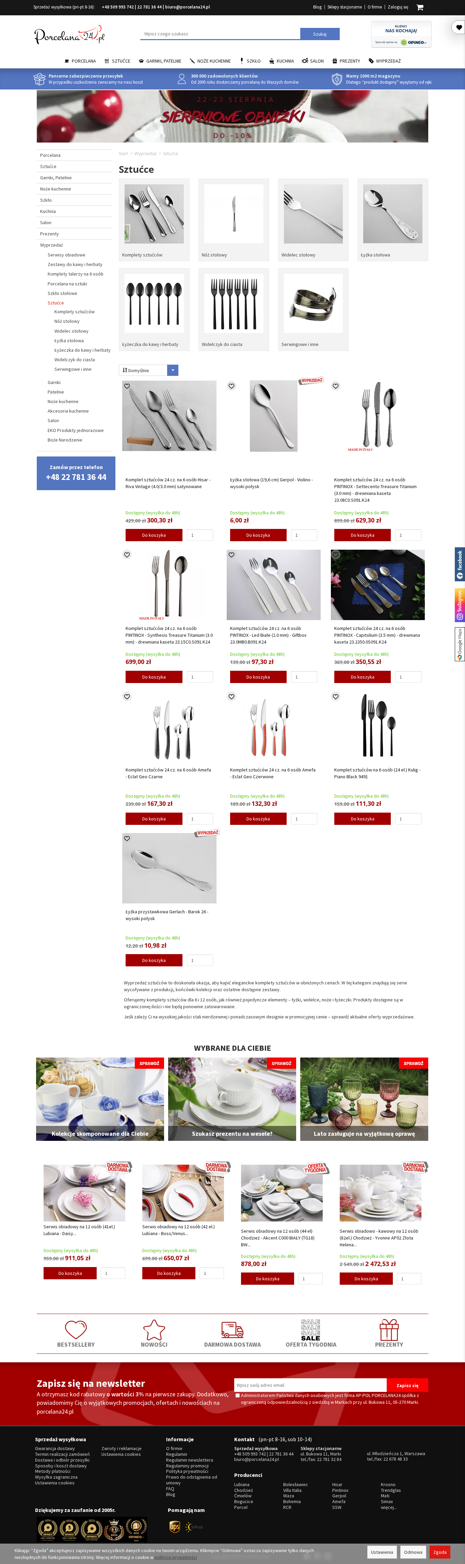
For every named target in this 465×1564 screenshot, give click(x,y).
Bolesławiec (295, 1484)
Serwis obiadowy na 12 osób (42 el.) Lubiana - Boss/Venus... (178, 1230)
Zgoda (440, 1552)
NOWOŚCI (154, 1344)
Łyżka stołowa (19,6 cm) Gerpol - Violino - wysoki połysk (271, 483)
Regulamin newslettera (189, 1460)
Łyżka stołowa (375, 255)
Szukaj (319, 34)
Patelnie (56, 392)
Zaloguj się (398, 7)
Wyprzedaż (388, 61)
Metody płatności (52, 1471)
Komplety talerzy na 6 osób (75, 274)
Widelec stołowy (299, 255)
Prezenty (350, 61)
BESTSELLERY (76, 1344)
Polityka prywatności (187, 1471)
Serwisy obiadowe (66, 255)
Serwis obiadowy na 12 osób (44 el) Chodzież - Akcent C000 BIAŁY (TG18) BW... (278, 1238)
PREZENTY (389, 1344)
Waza (288, 1496)
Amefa (339, 1501)
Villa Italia (292, 1490)
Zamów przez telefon (76, 473)
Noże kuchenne (214, 61)
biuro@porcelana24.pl (187, 7)
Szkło (254, 61)
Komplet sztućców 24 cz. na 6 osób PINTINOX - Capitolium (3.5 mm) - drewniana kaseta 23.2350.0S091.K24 (377, 635)
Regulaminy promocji (187, 1466)
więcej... (389, 1507)
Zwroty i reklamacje (121, 1448)
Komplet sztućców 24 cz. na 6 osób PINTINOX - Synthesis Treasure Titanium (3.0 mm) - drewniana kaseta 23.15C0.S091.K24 (169, 635)
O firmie (375, 7)
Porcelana (84, 61)
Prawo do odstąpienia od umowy (191, 1480)
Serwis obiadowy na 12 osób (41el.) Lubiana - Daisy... (79, 1230)
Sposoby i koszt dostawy (61, 1466)
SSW (336, 1507)
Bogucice (243, 1501)
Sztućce (121, 61)
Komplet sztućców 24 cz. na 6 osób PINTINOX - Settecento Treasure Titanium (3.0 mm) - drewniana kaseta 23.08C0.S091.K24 (375, 490)
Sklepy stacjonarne (344, 7)
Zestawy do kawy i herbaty (75, 264)
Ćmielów (243, 1496)
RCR (287, 1507)
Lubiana (242, 1484)
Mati (385, 1496)
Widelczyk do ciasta (222, 344)
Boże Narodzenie (65, 440)
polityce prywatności (176, 1557)
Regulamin (176, 1454)
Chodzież (243, 1490)
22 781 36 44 (149, 7)
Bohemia (292, 1501)
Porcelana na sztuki (67, 284)
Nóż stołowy (214, 255)
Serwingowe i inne (300, 344)
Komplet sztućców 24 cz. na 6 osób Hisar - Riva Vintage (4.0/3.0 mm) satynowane (168, 483)
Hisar (337, 1484)
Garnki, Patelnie (163, 61)
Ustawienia (382, 1552)
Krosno (388, 1484)
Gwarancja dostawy (55, 1448)
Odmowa (413, 1552)
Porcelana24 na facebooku (460, 564)
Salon (317, 61)
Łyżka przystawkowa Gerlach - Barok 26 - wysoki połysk (167, 915)
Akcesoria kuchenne (68, 411)
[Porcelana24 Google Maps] (460, 644)
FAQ (170, 1489)
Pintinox (340, 1490)
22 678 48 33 (395, 1459)
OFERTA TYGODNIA (311, 1344)
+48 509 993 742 (118, 7)
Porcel (240, 1507)
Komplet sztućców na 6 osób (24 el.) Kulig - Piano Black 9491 (377, 773)
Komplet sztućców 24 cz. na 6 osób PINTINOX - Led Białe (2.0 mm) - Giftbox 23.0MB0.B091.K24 (268, 635)
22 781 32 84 (329, 1459)
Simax (387, 1501)
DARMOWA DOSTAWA (232, 1344)
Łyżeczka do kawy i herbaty (150, 344)
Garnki (54, 382)
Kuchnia (285, 61)
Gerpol (339, 1496)
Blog (317, 7)
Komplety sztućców (142, 255)
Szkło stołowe (62, 293)
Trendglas (391, 1490)
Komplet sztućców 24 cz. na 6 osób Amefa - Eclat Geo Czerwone (273, 773)
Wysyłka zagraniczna (56, 1477)
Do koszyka (154, 535)
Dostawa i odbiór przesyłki (62, 1460)
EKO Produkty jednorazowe (76, 430)
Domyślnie (138, 370)
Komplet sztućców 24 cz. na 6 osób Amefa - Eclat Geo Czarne (168, 773)
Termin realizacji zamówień (62, 1454)
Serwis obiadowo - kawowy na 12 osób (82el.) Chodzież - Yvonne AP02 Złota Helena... (379, 1238)
